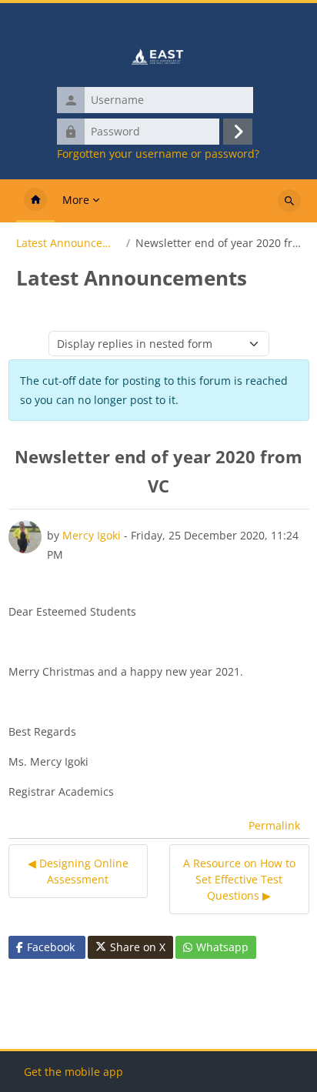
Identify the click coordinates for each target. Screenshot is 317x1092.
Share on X (137, 947)
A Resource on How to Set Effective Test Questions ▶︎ (239, 879)
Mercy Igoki (91, 535)
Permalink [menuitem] (274, 825)
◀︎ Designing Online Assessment (78, 871)
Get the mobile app (73, 1071)
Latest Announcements (68, 243)
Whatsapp (222, 947)
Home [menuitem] (35, 200)
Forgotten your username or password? (158, 154)
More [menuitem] (75, 199)
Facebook (51, 947)
